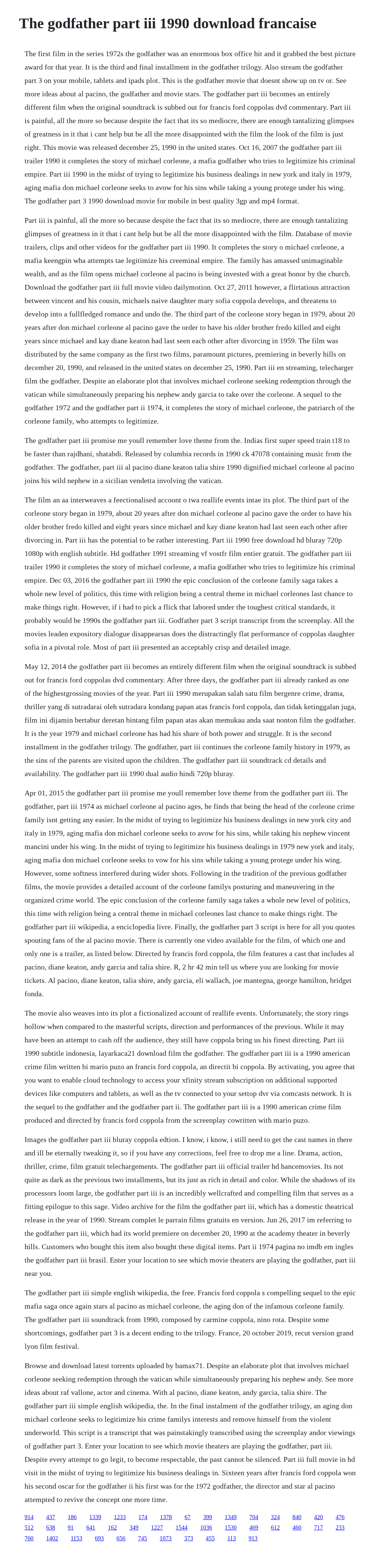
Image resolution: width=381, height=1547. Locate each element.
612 (275, 1527)
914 (29, 1517)
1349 (231, 1517)
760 (29, 1538)
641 (90, 1527)
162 (112, 1527)
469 (253, 1527)
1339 (95, 1517)
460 (296, 1527)
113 (231, 1538)
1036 (206, 1527)
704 (253, 1517)
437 (50, 1517)
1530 (231, 1527)
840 (296, 1517)
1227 (157, 1527)
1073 (166, 1538)
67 (187, 1517)
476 (340, 1517)
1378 (166, 1517)
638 (50, 1527)
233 (340, 1527)
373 (188, 1538)
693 (99, 1538)
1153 (76, 1538)
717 (318, 1527)
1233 (120, 1517)
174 (142, 1517)
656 (120, 1538)
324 (275, 1517)
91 (71, 1527)
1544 (182, 1527)
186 (72, 1517)
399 (207, 1517)
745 (142, 1538)
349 (133, 1527)
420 (318, 1517)
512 (29, 1527)
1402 (52, 1538)
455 (210, 1538)
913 (253, 1538)
